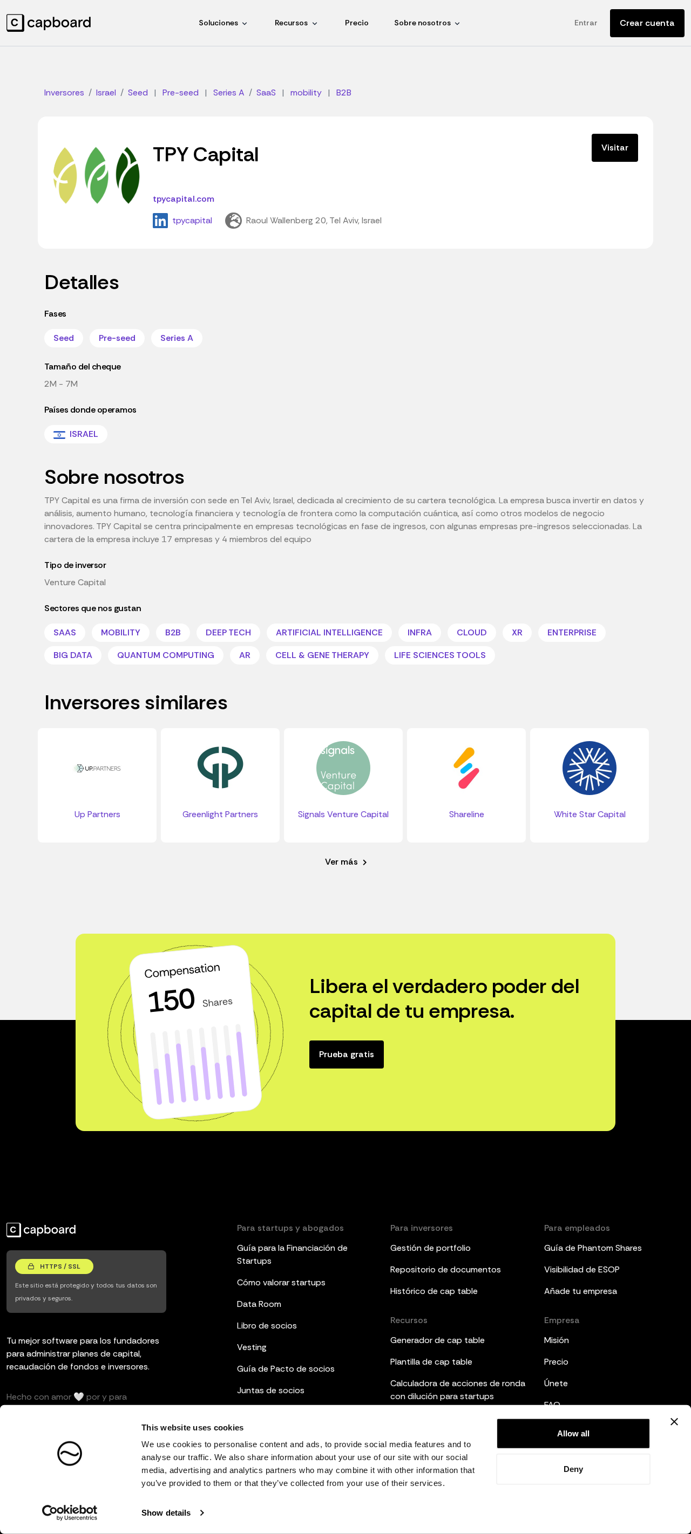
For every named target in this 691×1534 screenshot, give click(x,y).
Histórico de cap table (434, 1291)
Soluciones (218, 23)
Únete (556, 1383)
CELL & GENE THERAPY (322, 655)
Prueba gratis (346, 1054)
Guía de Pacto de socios (286, 1368)
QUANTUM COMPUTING (165, 655)
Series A (176, 338)
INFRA (420, 632)
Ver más (342, 861)
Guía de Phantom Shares (593, 1248)
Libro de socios (267, 1325)
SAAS (64, 632)
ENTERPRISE (572, 632)
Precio (357, 23)
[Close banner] (674, 1422)
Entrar (586, 23)
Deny (573, 1468)
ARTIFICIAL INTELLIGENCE (329, 632)
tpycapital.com (183, 198)
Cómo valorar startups (281, 1282)
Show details (166, 1512)
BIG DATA (72, 655)
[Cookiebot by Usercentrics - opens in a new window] (70, 1513)
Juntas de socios (270, 1390)
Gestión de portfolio (430, 1248)
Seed (63, 338)
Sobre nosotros (422, 23)
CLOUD (472, 632)
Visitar (614, 147)
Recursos (291, 23)
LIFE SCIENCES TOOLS (440, 655)
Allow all (573, 1433)
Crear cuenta (647, 23)
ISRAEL (82, 434)
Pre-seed (117, 338)
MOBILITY (120, 632)
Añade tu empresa (580, 1291)
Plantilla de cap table (431, 1361)
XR (517, 632)
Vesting (252, 1347)
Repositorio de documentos (445, 1269)
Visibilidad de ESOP (582, 1269)
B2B (173, 632)
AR (244, 655)
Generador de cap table (437, 1340)
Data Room (259, 1304)
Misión (556, 1340)
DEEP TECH (228, 632)
